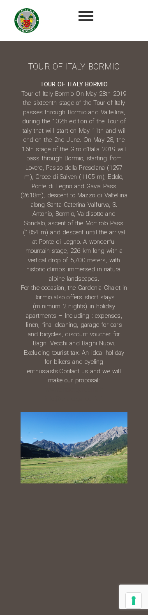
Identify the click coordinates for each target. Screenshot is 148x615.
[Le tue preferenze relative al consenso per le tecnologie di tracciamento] (133, 600)
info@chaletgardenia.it (74, 398)
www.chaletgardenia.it (74, 389)
